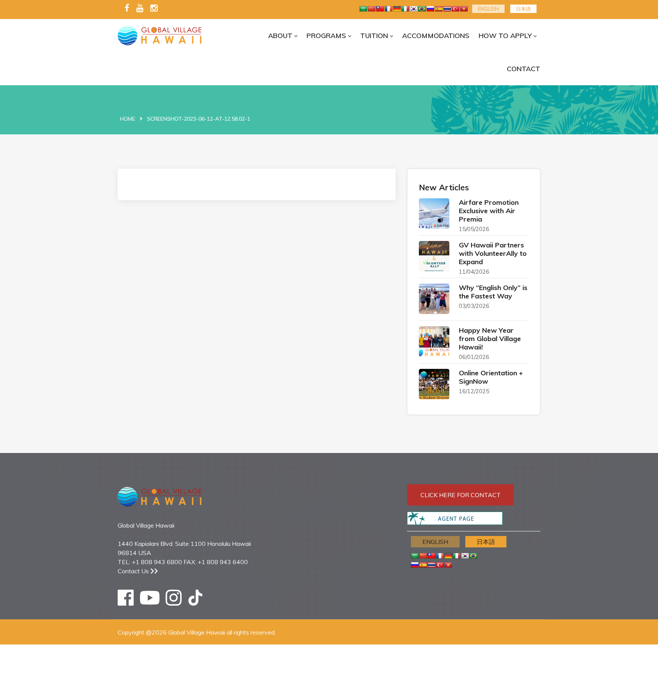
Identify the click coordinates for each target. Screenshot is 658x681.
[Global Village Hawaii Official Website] (166, 35)
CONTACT (523, 68)
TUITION (374, 35)
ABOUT (280, 35)
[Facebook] (127, 8)
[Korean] (413, 9)
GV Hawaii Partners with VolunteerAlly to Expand (493, 253)
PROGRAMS (326, 35)
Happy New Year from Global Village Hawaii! (490, 338)
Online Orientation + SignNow (491, 377)
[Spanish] (438, 9)
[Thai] (447, 9)
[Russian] (430, 9)
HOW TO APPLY (505, 35)
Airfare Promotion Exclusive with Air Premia (489, 210)
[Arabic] (363, 9)
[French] (388, 9)
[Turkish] (455, 9)
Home (127, 118)
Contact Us (134, 571)
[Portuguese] (422, 9)
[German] (397, 9)
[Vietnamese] (464, 9)
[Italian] (405, 9)
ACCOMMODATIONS (436, 35)
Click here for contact (460, 495)
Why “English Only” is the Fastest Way (493, 291)
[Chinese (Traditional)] (380, 9)
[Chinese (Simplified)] (371, 9)
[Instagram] (154, 8)
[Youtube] (140, 8)
